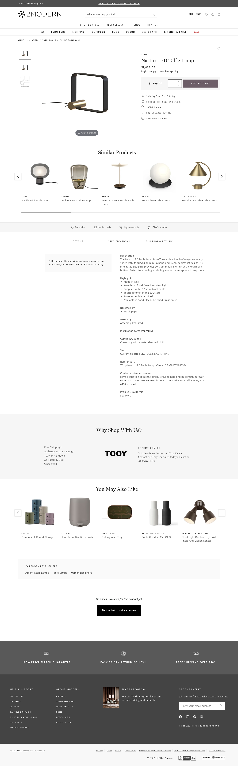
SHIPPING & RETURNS (160, 241)
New (41, 32)
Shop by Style (89, 24)
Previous (37, 92)
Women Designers (81, 572)
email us (135, 384)
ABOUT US (61, 696)
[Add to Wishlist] (218, 48)
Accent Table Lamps (71, 40)
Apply (153, 71)
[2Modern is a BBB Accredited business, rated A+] (187, 759)
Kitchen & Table (175, 32)
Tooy (144, 54)
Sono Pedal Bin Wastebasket (78, 537)
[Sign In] (213, 14)
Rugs (115, 32)
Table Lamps (49, 40)
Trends (135, 24)
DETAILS (78, 241)
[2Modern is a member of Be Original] (160, 757)
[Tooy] (116, 454)
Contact (142, 457)
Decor (130, 32)
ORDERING (15, 702)
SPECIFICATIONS (119, 241)
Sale (196, 32)
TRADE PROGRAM (65, 702)
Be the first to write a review (119, 610)
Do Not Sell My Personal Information (189, 750)
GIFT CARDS (16, 722)
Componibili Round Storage (37, 537)
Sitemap (99, 750)
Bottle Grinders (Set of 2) (156, 537)
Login (144, 71)
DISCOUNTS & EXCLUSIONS (23, 717)
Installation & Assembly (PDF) (137, 330)
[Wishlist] (206, 14)
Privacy (118, 750)
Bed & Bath (149, 32)
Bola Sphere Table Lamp (156, 200)
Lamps (35, 40)
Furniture (58, 32)
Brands (152, 24)
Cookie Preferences (217, 751)
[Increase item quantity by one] (180, 81)
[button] (219, 14)
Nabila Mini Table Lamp (35, 200)
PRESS (59, 712)
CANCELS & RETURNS (21, 712)
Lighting (78, 32)
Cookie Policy (130, 750)
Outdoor (98, 32)
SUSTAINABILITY (64, 707)
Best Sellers (115, 24)
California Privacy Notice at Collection (155, 750)
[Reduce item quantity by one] (180, 86)
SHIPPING (15, 707)
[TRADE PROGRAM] (133, 698)
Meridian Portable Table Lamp (199, 200)
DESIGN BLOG (63, 717)
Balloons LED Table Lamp (76, 200)
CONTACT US (16, 696)
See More (125, 395)
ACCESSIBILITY (63, 722)
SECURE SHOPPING (19, 728)
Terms (109, 750)
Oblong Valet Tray (112, 537)
